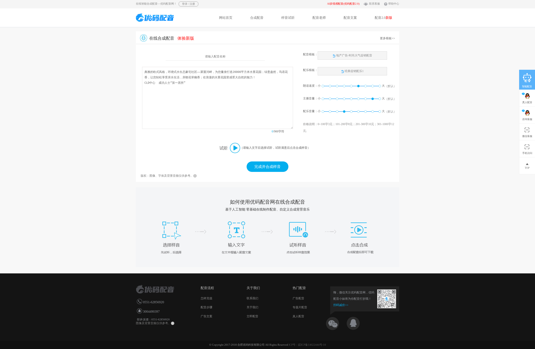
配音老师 (319, 17)
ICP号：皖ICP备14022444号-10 (307, 344)
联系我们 (252, 298)
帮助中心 (393, 3)
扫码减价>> (340, 305)
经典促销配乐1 (354, 71)
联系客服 (374, 3)
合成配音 (257, 17)
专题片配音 (300, 307)
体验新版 (185, 38)
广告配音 (298, 298)
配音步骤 (206, 307)
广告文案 (206, 316)
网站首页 (225, 17)
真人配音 (298, 316)
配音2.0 (383, 17)
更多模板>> (387, 38)
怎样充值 (206, 298)
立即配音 (252, 316)
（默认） (390, 86)
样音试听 (288, 17)
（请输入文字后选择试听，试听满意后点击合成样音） (275, 147)
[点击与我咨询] (356, 322)
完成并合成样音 (267, 167)
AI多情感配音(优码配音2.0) (343, 3)
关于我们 (252, 307)
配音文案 (350, 17)
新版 (389, 17)
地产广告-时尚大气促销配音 (353, 55)
